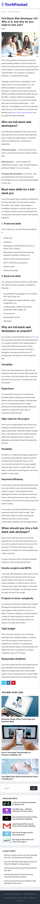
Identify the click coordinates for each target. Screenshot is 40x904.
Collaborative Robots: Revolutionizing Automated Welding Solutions (18, 875)
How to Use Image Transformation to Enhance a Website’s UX (16, 753)
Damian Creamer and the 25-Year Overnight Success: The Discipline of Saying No (20, 856)
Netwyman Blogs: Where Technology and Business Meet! (18, 720)
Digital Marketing (13, 12)
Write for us (32, 898)
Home (3, 12)
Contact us (20, 900)
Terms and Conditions (10, 898)
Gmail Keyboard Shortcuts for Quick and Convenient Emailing (23, 825)
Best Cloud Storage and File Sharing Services (22, 833)
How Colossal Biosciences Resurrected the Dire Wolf (20, 869)
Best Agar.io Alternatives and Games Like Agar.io (23, 840)
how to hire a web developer (22, 112)
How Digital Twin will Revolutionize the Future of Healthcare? (19, 777)
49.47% (33, 337)
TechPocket (18, 894)
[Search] (34, 788)
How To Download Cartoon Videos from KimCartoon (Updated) (24, 818)
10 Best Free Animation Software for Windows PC (24, 803)
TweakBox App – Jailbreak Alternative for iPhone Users (22, 810)
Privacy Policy (23, 898)
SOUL (3, 29)
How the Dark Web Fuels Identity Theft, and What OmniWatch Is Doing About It (20, 862)
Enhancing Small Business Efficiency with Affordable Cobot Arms (20, 882)
